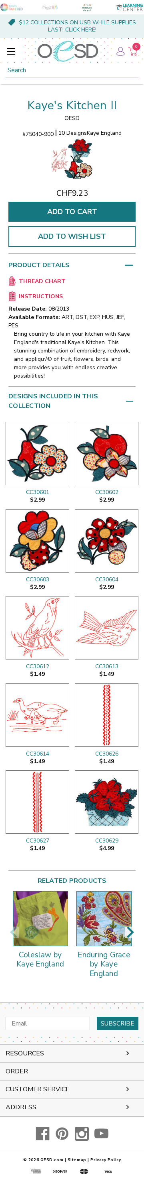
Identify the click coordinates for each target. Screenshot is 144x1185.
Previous (13, 932)
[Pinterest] (62, 1134)
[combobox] (72, 70)
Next (130, 932)
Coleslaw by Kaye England (40, 960)
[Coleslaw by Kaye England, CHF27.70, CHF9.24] (40, 918)
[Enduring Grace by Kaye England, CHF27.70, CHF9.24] (104, 918)
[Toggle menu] (11, 51)
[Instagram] (82, 1134)
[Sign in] (120, 51)
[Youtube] (101, 1134)
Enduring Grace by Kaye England (104, 965)
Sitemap (77, 1160)
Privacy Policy (105, 1160)
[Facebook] (43, 1134)
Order (17, 1071)
